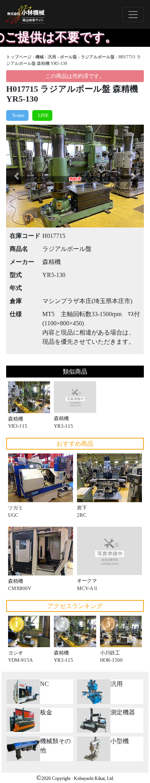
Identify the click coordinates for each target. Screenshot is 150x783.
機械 (39, 56)
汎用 (52, 56)
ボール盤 (68, 56)
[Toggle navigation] (133, 14)
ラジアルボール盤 (98, 56)
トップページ (19, 56)
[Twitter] (17, 115)
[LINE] (42, 115)
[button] (16, 176)
